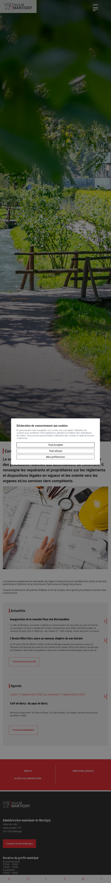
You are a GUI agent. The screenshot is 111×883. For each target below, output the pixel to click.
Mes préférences (55, 456)
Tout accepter (55, 444)
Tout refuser (55, 451)
